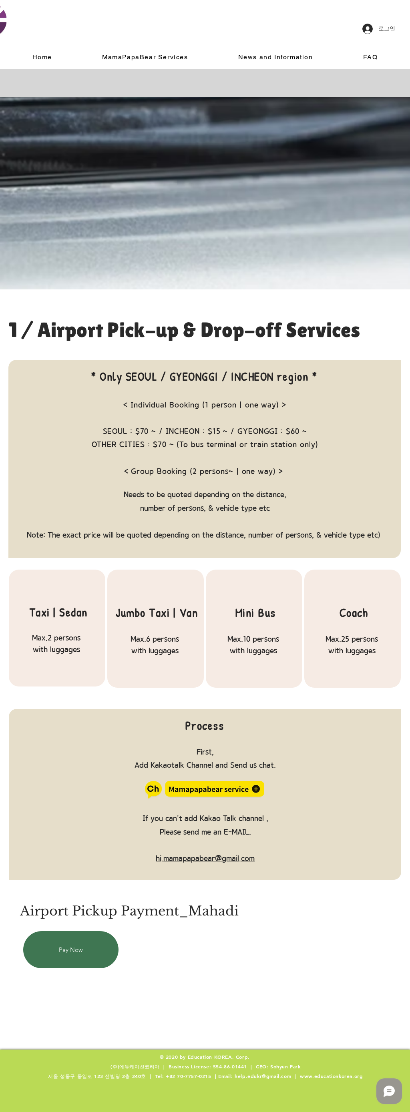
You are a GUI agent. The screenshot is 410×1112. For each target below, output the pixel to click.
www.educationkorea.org (331, 1076)
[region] (57, 628)
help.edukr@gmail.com (263, 1076)
